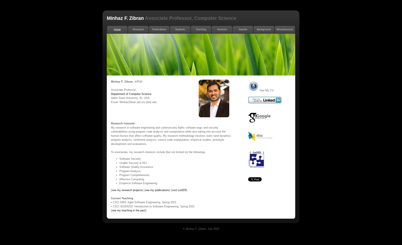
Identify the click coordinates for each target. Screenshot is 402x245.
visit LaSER (179, 190)
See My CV (267, 90)
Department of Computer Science (131, 94)
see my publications (157, 190)
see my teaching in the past (129, 210)
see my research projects (127, 190)
